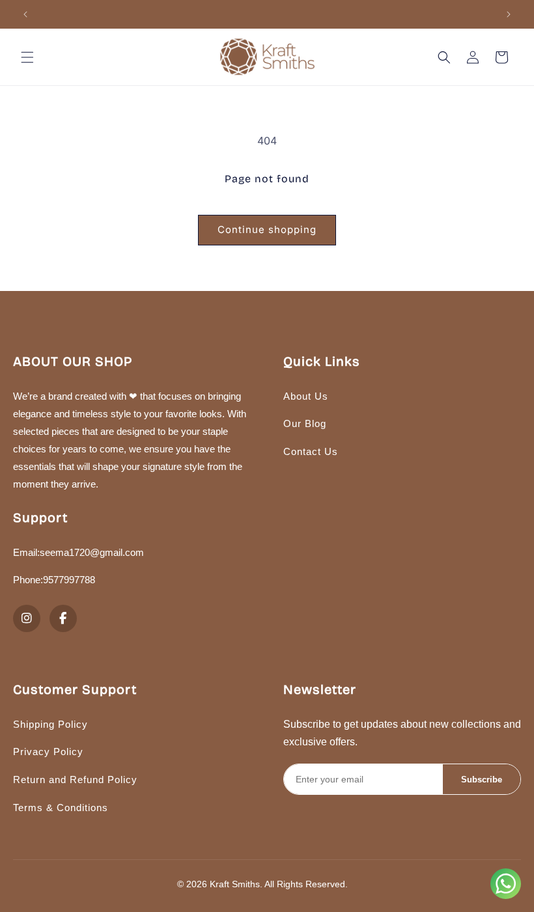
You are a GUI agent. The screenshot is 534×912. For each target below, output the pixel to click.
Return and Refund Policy (75, 779)
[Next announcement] (508, 14)
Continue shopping (267, 229)
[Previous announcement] (25, 14)
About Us (305, 396)
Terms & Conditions (60, 807)
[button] (27, 57)
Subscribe (481, 779)
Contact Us (310, 451)
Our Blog (304, 423)
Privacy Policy (48, 751)
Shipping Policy (50, 724)
